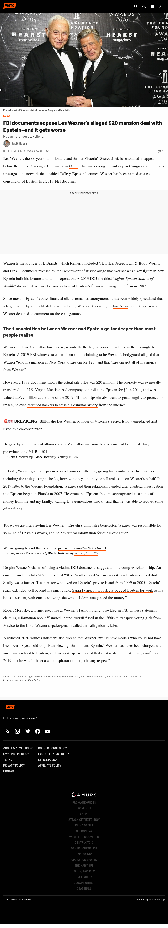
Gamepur (84, 814)
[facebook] (37, 731)
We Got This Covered (84, 837)
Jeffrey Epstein (72, 173)
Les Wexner (13, 158)
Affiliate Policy (49, 765)
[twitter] (27, 731)
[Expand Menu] (152, 6)
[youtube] (47, 731)
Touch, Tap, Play (84, 871)
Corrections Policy (52, 748)
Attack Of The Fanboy (84, 819)
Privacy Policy (14, 765)
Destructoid (84, 842)
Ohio (73, 166)
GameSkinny (84, 854)
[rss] (7, 731)
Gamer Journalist (84, 848)
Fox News (120, 305)
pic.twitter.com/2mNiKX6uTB (82, 547)
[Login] (161, 6)
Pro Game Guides (84, 802)
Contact (9, 771)
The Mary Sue (84, 865)
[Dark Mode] (144, 6)
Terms (7, 759)
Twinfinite (84, 808)
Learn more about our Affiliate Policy (21, 680)
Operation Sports (84, 859)
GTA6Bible (84, 888)
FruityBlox (84, 877)
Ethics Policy (48, 759)
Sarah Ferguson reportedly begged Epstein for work (112, 590)
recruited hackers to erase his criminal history (62, 404)
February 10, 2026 (68, 457)
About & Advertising (18, 748)
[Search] (136, 6)
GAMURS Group (157, 899)
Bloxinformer (84, 882)
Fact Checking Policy (53, 754)
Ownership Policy (16, 754)
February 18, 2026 (86, 553)
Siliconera (84, 831)
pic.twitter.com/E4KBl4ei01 (25, 451)
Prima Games (84, 825)
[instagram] (17, 731)
